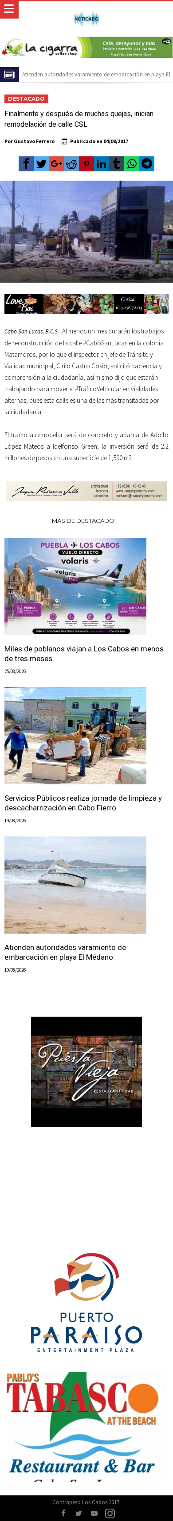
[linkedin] (101, 163)
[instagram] (110, 1513)
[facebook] (26, 163)
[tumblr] (116, 163)
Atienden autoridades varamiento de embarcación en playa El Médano (65, 952)
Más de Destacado (83, 520)
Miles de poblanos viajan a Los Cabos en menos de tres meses (84, 653)
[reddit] (71, 163)
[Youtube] (94, 1513)
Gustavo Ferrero (34, 141)
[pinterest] (86, 163)
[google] (56, 163)
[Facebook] (63, 1513)
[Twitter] (79, 1513)
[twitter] (41, 163)
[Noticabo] (86, 10)
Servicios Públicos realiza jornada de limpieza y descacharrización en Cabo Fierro (83, 803)
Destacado (26, 98)
